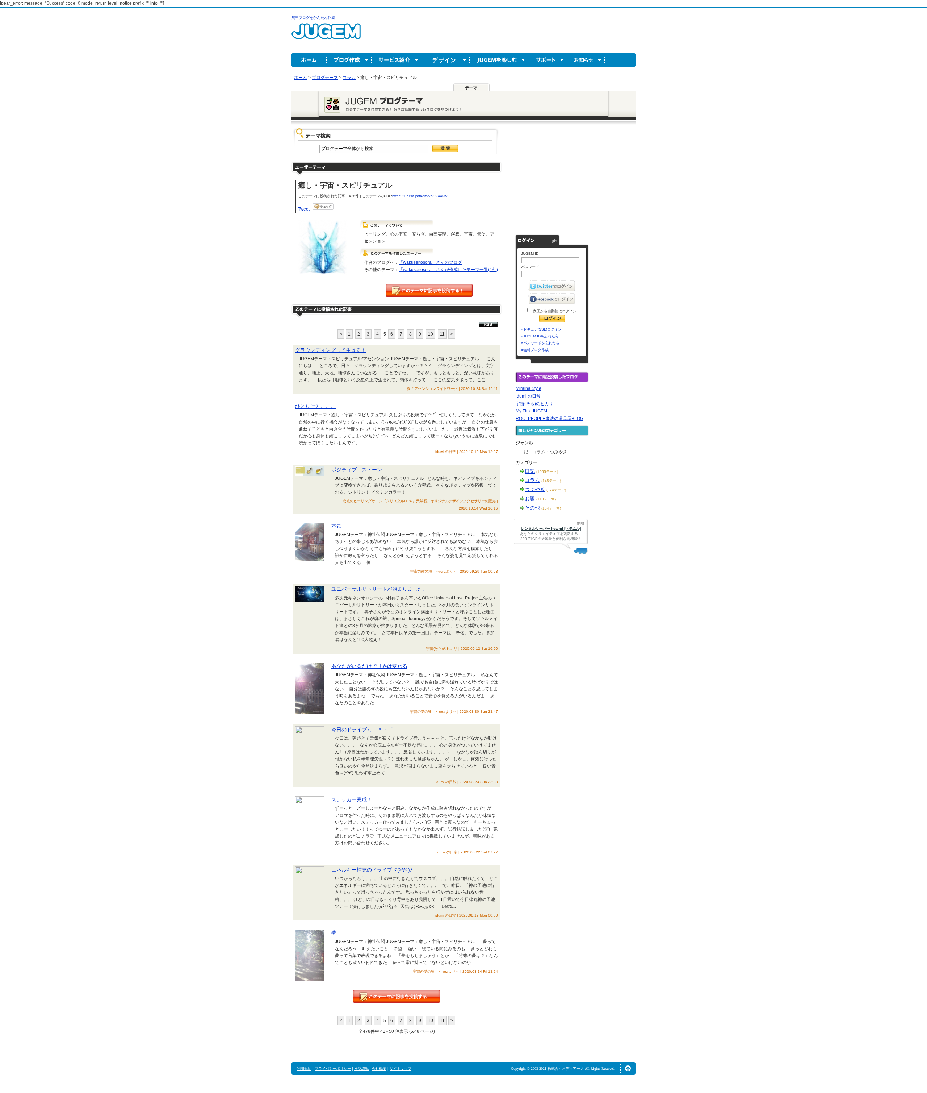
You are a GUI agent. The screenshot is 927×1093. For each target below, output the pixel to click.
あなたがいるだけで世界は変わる (369, 666)
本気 (336, 526)
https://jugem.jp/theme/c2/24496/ (420, 196)
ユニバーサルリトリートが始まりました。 (379, 589)
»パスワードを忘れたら (540, 343)
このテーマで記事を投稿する (429, 290)
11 (442, 334)
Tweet (304, 209)
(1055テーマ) (547, 472)
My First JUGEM (531, 410)
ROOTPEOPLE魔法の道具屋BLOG (549, 418)
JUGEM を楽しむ (499, 60)
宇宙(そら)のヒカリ (534, 403)
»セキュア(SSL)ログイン (541, 329)
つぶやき (535, 489)
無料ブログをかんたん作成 (313, 18)
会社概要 (379, 1069)
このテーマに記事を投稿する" (396, 996)
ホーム (309, 60)
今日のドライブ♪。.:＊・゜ (362, 729)
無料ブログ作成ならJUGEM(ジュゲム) (326, 35)
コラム (532, 480)
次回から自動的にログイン (554, 311)
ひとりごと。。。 (315, 406)
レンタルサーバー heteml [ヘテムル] (551, 529)
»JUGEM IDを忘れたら (540, 336)
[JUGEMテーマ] (471, 87)
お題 (530, 499)
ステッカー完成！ (351, 799)
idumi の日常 (528, 396)
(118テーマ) (546, 499)
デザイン (445, 60)
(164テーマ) (551, 508)
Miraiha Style (528, 388)
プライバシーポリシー (333, 1069)
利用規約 (304, 1069)
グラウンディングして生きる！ (330, 350)
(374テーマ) (556, 490)
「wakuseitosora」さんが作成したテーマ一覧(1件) (448, 269)
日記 (530, 471)
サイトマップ (400, 1069)
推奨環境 (361, 1069)
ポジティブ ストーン (356, 470)
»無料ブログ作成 (535, 350)
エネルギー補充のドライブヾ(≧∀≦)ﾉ (371, 870)
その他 (532, 508)
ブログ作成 (349, 60)
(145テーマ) (551, 481)
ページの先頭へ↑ (628, 1068)
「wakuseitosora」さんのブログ (430, 262)
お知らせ (586, 60)
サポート (547, 60)
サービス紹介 (396, 60)
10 (430, 334)
